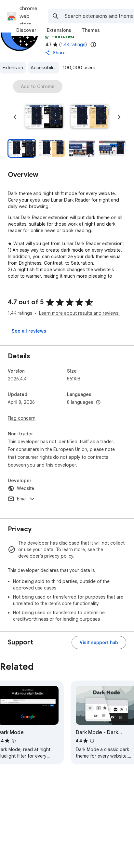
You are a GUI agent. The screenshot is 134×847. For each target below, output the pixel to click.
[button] (44, 117)
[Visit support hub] (99, 642)
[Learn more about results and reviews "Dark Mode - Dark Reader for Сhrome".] (92, 740)
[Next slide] (119, 117)
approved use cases (34, 588)
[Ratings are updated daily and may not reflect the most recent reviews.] (93, 44)
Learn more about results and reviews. (79, 313)
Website (25, 488)
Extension (13, 68)
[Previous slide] (14, 117)
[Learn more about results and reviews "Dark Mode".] (13, 740)
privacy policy (58, 556)
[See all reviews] (29, 331)
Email (22, 499)
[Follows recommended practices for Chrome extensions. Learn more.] (47, 36)
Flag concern (21, 418)
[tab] (26, 30)
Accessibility (44, 68)
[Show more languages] (98, 402)
